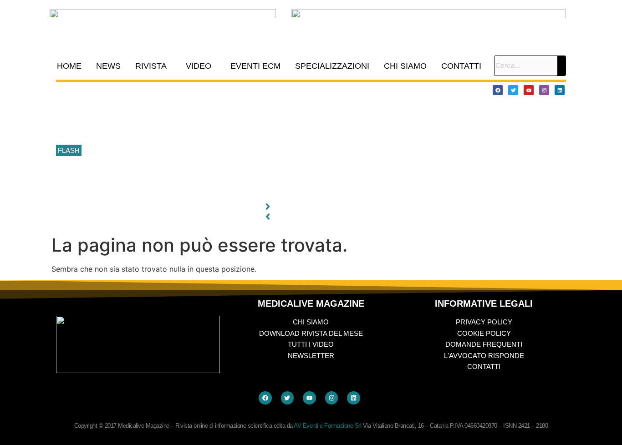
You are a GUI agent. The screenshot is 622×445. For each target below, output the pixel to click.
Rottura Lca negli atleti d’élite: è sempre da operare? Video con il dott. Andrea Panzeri (210, 191)
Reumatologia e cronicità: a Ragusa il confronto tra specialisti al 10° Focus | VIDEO (206, 110)
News (108, 66)
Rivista (151, 66)
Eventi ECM (255, 66)
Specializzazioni (332, 66)
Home (69, 66)
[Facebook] (498, 90)
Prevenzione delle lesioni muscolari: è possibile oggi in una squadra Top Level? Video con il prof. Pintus (236, 151)
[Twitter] (513, 90)
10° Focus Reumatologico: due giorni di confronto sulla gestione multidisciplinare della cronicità (224, 89)
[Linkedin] (560, 90)
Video (198, 66)
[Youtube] (529, 90)
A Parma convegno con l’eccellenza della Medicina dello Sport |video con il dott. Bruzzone (217, 171)
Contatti (461, 66)
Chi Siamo (405, 66)
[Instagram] (544, 90)
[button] (153, 66)
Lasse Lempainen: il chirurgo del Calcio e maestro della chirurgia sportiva (192, 130)
